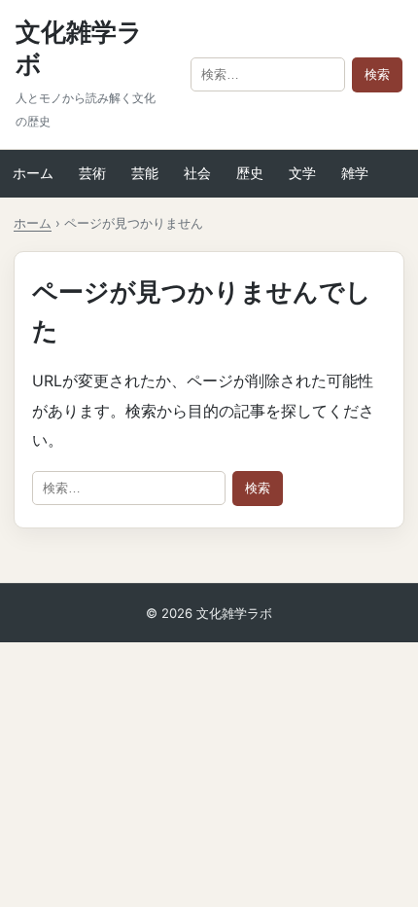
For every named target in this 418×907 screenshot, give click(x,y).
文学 (302, 172)
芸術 (92, 172)
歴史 (249, 172)
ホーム (33, 172)
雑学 (354, 172)
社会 (197, 172)
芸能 (144, 172)
